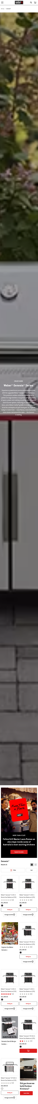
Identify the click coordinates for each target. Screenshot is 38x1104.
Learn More (26, 1093)
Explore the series (19, 852)
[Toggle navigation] (2, 2)
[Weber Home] (19, 2)
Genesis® (8, 9)
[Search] (31, 2)
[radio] (2, 905)
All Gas (2, 9)
